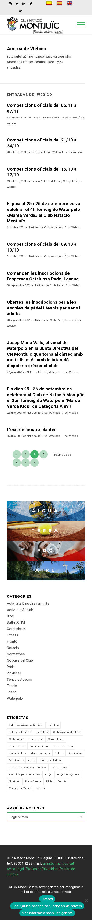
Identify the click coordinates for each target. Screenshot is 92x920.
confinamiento (38, 746)
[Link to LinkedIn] (24, 3)
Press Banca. (33, 781)
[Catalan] (49, 3)
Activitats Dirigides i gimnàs (28, 603)
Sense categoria (19, 679)
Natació (37, 117)
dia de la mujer (40, 753)
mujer (49, 774)
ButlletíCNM (16, 622)
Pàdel (49, 781)
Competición (56, 739)
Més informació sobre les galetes (47, 913)
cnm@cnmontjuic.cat (58, 863)
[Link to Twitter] (20, 11)
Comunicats (16, 629)
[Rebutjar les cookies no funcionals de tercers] (86, 900)
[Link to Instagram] (10, 3)
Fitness (12, 635)
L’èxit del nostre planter (31, 429)
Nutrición (15, 781)
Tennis (69, 320)
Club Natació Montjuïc (67, 732)
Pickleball (14, 673)
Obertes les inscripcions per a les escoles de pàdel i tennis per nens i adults (43, 307)
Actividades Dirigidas (30, 725)
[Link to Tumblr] (17, 3)
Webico (11, 123)
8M (11, 725)
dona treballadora (50, 760)
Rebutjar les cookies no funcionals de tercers (47, 906)
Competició (36, 739)
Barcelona (42, 732)
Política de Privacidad (42, 869)
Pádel (60, 285)
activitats (53, 725)
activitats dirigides (20, 732)
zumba (40, 788)
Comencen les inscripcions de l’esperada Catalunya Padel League (43, 276)
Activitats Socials (20, 610)
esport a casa (59, 767)
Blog (10, 616)
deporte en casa (62, 746)
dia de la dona (18, 753)
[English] (70, 3)
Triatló (12, 692)
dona (31, 760)
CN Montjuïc (16, 739)
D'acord (47, 899)
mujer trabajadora (68, 774)
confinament (17, 746)
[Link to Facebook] (30, 3)
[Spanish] (59, 3)
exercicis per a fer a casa (25, 774)
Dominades (16, 760)
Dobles (58, 753)
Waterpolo (71, 117)
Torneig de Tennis (20, 788)
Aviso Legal (15, 869)
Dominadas (75, 753)
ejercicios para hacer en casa (27, 767)
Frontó (12, 641)
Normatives (16, 654)
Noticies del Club (53, 117)
